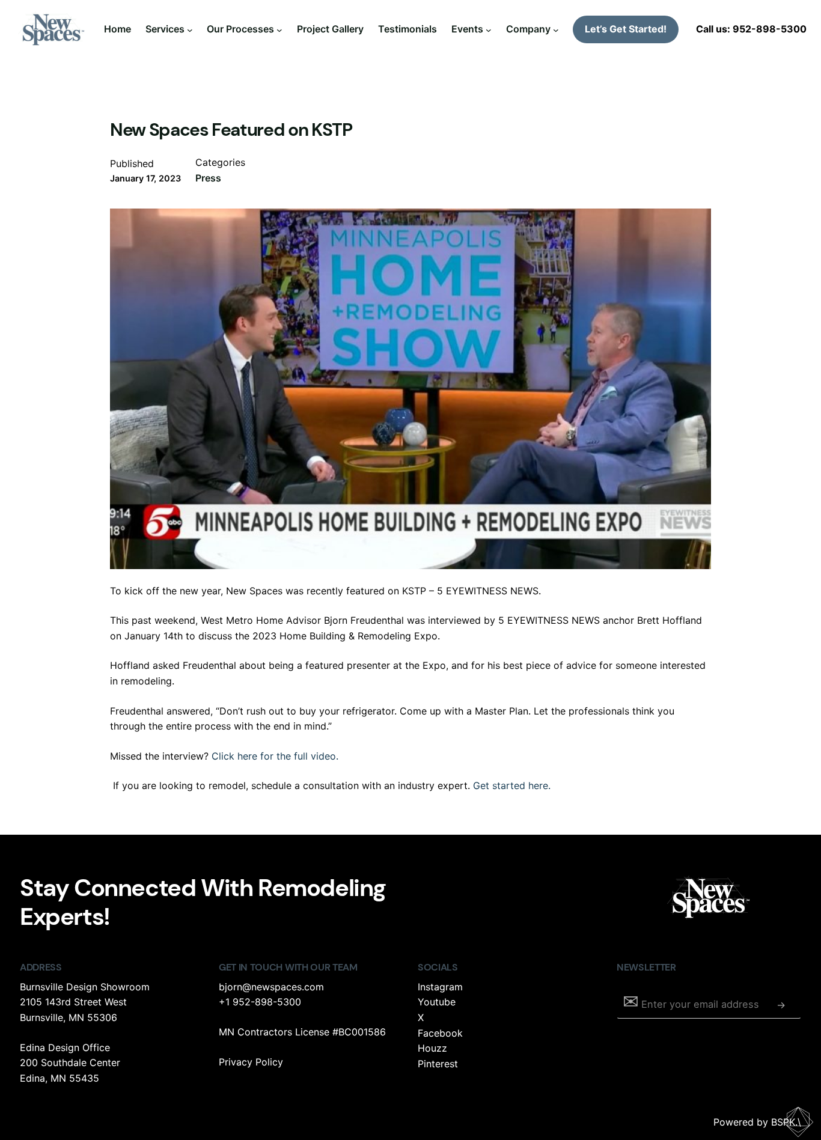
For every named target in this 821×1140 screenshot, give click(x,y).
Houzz (432, 1048)
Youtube (437, 1002)
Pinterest (438, 1064)
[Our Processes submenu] (279, 29)
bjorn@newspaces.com (271, 987)
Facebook (440, 1033)
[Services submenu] (190, 29)
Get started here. (512, 785)
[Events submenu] (489, 29)
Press (208, 178)
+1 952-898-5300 (260, 1002)
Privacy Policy (251, 1062)
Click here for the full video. (275, 756)
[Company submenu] (556, 29)
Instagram (440, 987)
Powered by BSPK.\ (757, 1122)
